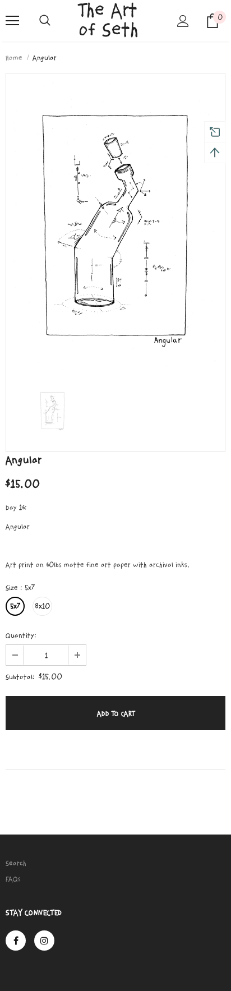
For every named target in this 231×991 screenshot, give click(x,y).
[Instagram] (44, 940)
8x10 (42, 606)
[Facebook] (16, 940)
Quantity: (21, 635)
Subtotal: (20, 677)
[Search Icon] (44, 20)
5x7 (15, 606)
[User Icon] (183, 21)
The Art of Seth (108, 20)
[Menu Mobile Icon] (12, 20)
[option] (115, 224)
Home (14, 58)
